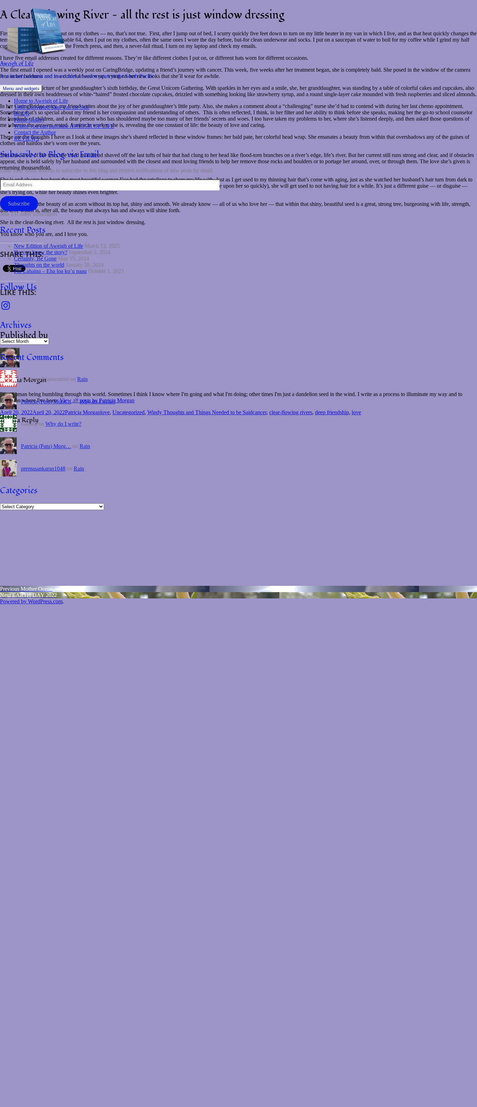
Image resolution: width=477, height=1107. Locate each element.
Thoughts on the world (39, 265)
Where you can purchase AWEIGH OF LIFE (64, 126)
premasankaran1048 (43, 469)
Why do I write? (98, 401)
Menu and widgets (21, 88)
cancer (259, 412)
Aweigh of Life (17, 63)
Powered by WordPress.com (31, 601)
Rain (82, 379)
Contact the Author (35, 132)
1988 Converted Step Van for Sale (51, 107)
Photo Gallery (29, 120)
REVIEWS (26, 139)
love (356, 412)
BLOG (22, 113)
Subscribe (19, 204)
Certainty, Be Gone (35, 258)
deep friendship (332, 412)
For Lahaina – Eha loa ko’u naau (50, 271)
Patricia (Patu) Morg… (46, 401)
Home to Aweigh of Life (41, 101)
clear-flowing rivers (290, 412)
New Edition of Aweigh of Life (48, 246)
